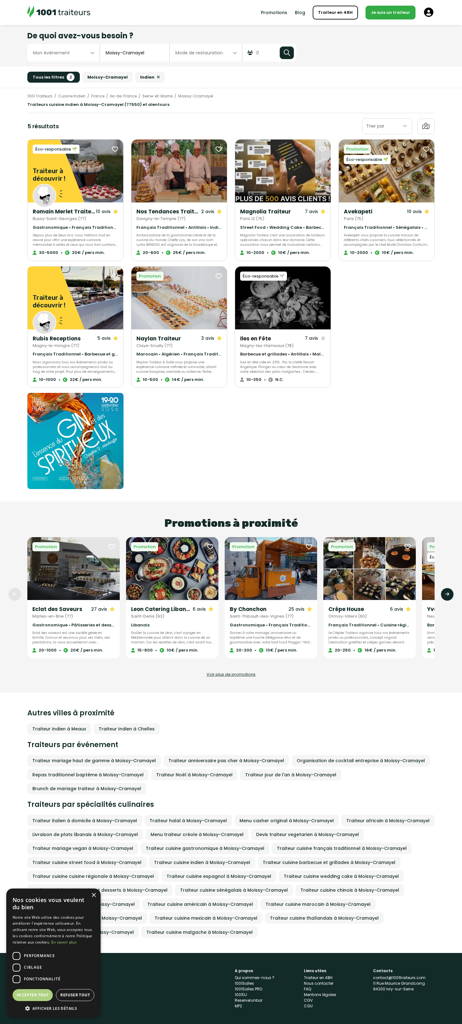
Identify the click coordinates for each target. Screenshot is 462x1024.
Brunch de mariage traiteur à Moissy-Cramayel (86, 788)
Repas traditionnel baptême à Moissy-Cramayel (88, 775)
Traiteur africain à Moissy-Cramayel (388, 821)
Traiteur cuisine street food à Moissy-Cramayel (86, 862)
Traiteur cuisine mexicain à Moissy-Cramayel (206, 918)
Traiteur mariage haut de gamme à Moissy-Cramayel (94, 760)
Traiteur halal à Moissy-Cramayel (188, 821)
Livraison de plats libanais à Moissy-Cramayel (85, 834)
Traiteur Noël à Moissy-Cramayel (194, 775)
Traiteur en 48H (335, 12)
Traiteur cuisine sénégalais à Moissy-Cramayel (234, 890)
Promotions (274, 12)
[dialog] (53, 953)
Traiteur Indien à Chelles (127, 729)
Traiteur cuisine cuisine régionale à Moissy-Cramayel (93, 876)
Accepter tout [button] (33, 995)
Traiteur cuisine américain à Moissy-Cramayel (200, 904)
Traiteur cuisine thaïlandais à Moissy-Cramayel (324, 918)
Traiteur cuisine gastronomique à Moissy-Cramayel (205, 848)
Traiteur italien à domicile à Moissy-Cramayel (84, 821)
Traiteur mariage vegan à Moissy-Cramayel (82, 848)
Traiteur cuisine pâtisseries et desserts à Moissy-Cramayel (100, 890)
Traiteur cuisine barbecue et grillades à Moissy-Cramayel (329, 862)
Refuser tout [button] (75, 995)
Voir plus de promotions (231, 674)
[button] (53, 1008)
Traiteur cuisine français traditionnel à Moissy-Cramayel (342, 848)
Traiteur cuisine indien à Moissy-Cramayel (202, 862)
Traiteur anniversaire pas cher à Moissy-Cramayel (226, 760)
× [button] (93, 895)
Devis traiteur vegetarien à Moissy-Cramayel (307, 834)
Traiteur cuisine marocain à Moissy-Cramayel (318, 904)
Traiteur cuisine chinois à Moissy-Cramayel (349, 890)
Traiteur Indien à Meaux (59, 729)
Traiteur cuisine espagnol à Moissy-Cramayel (219, 876)
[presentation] (14, 594)
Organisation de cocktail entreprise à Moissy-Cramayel (361, 760)
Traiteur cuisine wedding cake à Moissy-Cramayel (341, 876)
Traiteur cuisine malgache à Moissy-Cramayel (199, 932)
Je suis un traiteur (390, 12)
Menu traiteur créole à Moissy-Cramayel (197, 834)
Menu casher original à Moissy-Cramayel (286, 821)
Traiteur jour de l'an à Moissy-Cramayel (290, 775)
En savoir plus (64, 942)
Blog (300, 12)
